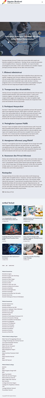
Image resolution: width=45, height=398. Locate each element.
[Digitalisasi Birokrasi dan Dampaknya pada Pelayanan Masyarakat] (33, 210)
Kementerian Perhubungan (8, 325)
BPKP (3, 369)
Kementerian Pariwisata (7, 312)
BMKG (3, 355)
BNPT (3, 358)
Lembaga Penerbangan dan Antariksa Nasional (12, 341)
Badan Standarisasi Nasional (8, 377)
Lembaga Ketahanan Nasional (9, 388)
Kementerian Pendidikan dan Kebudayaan (11, 319)
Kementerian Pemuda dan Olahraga (10, 318)
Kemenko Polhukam (6, 305)
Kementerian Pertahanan (7, 328)
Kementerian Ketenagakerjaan (9, 290)
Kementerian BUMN (6, 277)
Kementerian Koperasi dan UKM (9, 307)
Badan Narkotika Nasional (8, 356)
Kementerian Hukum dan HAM (9, 284)
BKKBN (3, 351)
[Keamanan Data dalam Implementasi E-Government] (12, 249)
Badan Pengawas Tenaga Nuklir (9, 370)
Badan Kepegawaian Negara (8, 349)
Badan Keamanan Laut (7, 348)
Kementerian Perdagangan (8, 321)
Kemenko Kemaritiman (7, 295)
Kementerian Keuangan (7, 291)
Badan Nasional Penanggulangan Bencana (11, 339)
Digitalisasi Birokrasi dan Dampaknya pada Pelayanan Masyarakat (32, 219)
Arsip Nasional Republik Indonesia (10, 342)
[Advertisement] (22, 13)
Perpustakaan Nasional (7, 390)
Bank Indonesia (5, 381)
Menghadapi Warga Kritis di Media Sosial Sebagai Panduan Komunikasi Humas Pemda (11, 238)
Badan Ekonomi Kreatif (7, 344)
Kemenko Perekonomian (7, 304)
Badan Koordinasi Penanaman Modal (10, 353)
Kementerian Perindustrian (8, 326)
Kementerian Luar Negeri (8, 311)
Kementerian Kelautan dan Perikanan (10, 286)
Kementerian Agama (6, 274)
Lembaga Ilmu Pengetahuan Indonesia (10, 384)
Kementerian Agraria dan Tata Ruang (10, 275)
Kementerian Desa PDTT (7, 281)
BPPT (3, 372)
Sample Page (11, 265)
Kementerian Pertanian (7, 330)
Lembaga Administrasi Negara (9, 383)
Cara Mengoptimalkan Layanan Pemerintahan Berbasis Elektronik (9, 219)
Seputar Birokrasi (14, 1)
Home (3, 265)
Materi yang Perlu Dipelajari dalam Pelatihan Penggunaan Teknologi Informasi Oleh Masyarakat (32, 238)
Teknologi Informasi (33, 42)
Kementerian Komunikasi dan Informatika (11, 293)
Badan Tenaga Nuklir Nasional (9, 379)
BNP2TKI (4, 367)
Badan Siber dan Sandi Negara (9, 376)
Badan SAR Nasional (6, 360)
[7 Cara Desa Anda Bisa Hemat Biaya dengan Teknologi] (33, 249)
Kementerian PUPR (6, 314)
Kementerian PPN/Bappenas (8, 323)
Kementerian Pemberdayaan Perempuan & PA (12, 316)
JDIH (6, 265)
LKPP (3, 386)
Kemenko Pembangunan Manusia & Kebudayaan (13, 297)
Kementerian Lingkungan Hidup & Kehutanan (12, 309)
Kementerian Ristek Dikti (7, 332)
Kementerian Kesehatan (7, 288)
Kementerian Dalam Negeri (8, 279)
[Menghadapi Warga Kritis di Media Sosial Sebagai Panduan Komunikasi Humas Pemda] (12, 229)
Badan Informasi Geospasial (8, 346)
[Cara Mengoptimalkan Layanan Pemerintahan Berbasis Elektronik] (12, 210)
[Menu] (42, 2)
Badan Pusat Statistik (6, 374)
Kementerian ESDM (6, 283)
